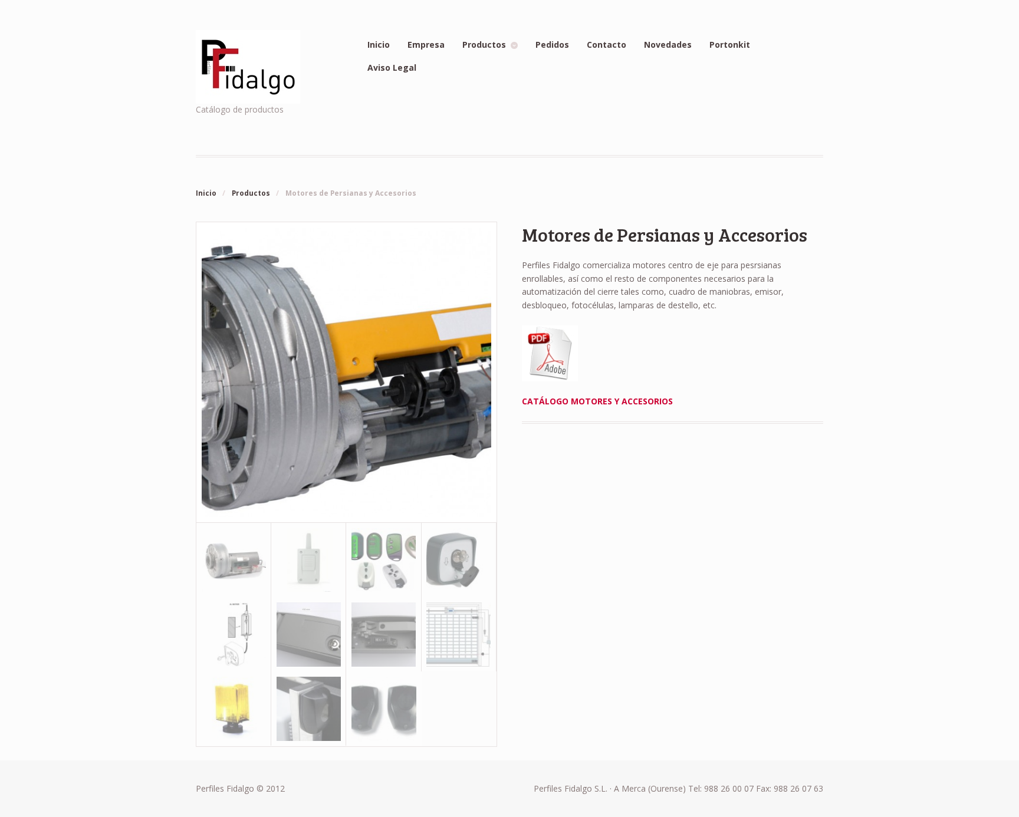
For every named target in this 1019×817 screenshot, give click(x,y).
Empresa (426, 44)
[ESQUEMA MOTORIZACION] (459, 634)
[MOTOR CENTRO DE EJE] (346, 515)
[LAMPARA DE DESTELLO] (233, 708)
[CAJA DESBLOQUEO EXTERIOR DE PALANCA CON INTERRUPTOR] (383, 634)
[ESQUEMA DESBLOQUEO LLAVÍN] (233, 634)
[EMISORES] (383, 560)
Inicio (378, 44)
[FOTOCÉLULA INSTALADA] (308, 708)
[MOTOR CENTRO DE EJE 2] (233, 560)
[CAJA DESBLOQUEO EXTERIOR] (308, 634)
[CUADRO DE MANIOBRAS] (308, 560)
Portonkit (729, 44)
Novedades (668, 44)
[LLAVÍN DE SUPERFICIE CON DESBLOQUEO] (459, 560)
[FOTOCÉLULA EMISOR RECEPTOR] (383, 708)
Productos (484, 44)
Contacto (606, 44)
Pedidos (552, 44)
